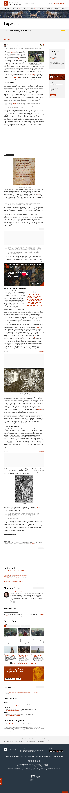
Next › (32, 663)
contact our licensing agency (27, 731)
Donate (18, 678)
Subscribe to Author (23, 48)
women (10, 76)
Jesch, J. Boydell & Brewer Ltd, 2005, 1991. (15, 575)
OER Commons (38, 740)
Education (25, 8)
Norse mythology (31, 337)
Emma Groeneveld (11, 44)
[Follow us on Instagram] (38, 761)
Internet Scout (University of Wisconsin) (12, 740)
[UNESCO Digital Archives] (34, 777)
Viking (13, 52)
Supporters (56, 756)
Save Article (6, 48)
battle (12, 74)
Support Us (49, 8)
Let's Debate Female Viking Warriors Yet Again (12, 577)
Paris (11, 446)
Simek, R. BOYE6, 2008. (13, 581)
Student (52, 90)
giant (18, 337)
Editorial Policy (31, 756)
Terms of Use (45, 756)
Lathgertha (6, 576)
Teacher (52, 89)
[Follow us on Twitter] (31, 761)
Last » (36, 663)
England (39, 409)
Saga (38, 194)
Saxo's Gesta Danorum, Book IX (9, 580)
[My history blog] (14, 602)
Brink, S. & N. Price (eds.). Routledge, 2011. (14, 570)
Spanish (16, 611)
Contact (11, 756)
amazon (14, 103)
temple (38, 327)
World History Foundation (25, 764)
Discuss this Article (10, 534)
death (37, 122)
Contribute (40, 8)
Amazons (32, 74)
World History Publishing (22, 765)
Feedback (22, 756)
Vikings (10, 65)
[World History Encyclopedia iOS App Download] (52, 751)
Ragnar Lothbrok (16, 58)
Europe (38, 507)
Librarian (53, 92)
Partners (50, 756)
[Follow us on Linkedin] (35, 761)
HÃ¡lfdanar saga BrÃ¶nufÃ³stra (9, 574)
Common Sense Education (59, 738)
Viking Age (54, 58)
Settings (61, 756)
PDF (40, 48)
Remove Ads (41, 229)
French (5, 611)
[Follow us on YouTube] (40, 761)
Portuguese (11, 611)
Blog (26, 756)
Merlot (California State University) (27, 740)
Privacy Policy (38, 756)
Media (32, 8)
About (56, 8)
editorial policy (31, 543)
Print (36, 48)
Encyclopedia (16, 8)
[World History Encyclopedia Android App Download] (59, 751)
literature (16, 77)
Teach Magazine (57, 740)
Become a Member (10, 678)
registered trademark (42, 769)
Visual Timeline (59, 54)
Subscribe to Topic (14, 48)
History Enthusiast (54, 88)
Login (63, 8)
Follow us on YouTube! (10, 154)
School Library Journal (47, 740)
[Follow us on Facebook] (29, 761)
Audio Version (31, 48)
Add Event (53, 54)
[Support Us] (1, 781)
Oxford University (31, 738)
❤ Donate (7, 39)
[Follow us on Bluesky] (33, 761)
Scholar (52, 93)
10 (28, 663)
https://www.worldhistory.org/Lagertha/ (13, 705)
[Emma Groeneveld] (11, 602)
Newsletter (16, 756)
